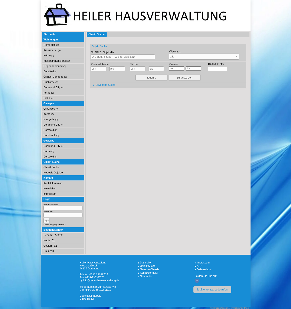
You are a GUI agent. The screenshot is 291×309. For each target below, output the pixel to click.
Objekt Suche (51, 167)
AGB (199, 266)
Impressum (49, 193)
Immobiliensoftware (240, 308)
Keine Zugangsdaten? (54, 224)
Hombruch (51, 44)
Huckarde (50, 82)
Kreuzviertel (52, 50)
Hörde (48, 55)
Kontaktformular (52, 183)
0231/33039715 (98, 274)
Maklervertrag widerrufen (212, 289)
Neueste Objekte (53, 172)
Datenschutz (204, 269)
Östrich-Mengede (55, 76)
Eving (48, 98)
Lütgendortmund (54, 66)
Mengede (50, 119)
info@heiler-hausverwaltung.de (101, 280)
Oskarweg (50, 108)
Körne (48, 92)
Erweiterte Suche (105, 84)
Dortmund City (53, 87)
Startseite (49, 34)
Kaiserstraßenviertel (56, 60)
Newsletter (49, 188)
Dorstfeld (50, 71)
